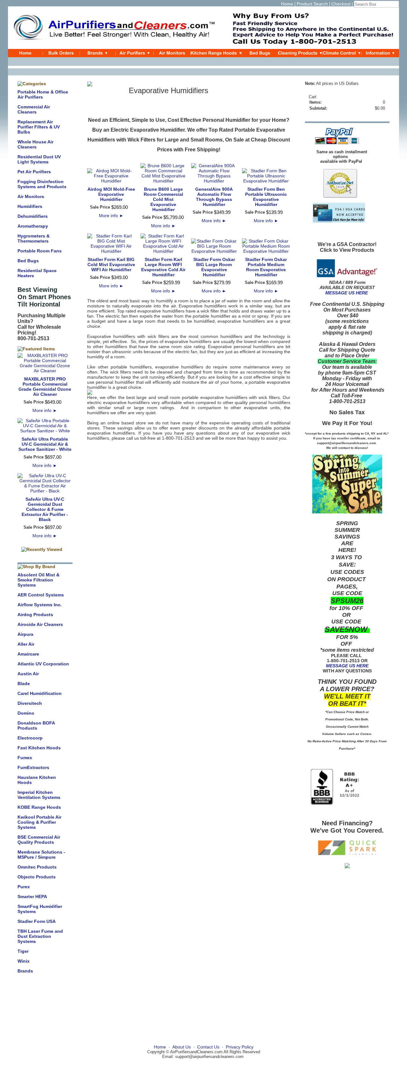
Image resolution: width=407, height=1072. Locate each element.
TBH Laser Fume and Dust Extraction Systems (40, 936)
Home (287, 3)
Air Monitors (30, 196)
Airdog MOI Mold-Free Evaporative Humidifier (111, 194)
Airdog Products (35, 614)
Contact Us (208, 1046)
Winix (23, 961)
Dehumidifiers (32, 216)
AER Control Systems (40, 594)
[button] (188, 392)
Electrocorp (30, 737)
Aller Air (25, 644)
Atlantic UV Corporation (43, 663)
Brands (25, 970)
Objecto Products (36, 876)
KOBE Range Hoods (39, 807)
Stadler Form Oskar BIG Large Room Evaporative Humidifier (214, 267)
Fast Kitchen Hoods (39, 747)
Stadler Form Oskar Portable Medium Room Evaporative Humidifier (266, 267)
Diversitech (29, 703)
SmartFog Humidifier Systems (39, 909)
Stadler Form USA (36, 921)
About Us (181, 1046)
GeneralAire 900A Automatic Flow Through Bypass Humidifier (214, 197)
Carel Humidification (39, 693)
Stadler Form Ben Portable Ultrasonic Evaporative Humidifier (266, 197)
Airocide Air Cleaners (40, 624)
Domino (25, 713)
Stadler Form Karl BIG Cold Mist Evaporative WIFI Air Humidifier (111, 264)
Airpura (25, 634)
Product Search (312, 3)
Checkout (340, 3)
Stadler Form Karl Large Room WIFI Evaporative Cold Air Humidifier (163, 267)
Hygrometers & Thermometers (33, 238)
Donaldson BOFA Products (36, 725)
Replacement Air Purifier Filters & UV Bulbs (38, 126)
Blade (23, 683)
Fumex (24, 757)
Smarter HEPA (32, 896)
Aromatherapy (32, 226)
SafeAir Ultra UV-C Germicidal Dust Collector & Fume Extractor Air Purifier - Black (45, 509)
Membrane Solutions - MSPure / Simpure (41, 854)
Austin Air (28, 673)
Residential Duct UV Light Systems (39, 159)
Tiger (23, 951)
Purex (23, 886)
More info (44, 410)
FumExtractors (33, 767)
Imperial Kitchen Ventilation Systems (38, 795)
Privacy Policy (239, 1046)
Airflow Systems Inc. (39, 604)
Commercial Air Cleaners (33, 109)
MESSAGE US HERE (346, 292)
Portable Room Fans (39, 250)
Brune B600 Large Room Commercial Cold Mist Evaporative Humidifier (163, 199)
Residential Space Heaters (37, 273)
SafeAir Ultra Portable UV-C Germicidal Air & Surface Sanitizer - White (45, 444)
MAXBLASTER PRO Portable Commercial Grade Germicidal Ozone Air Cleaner (44, 386)
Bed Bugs (28, 260)
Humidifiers (29, 206)
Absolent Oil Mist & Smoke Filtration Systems (38, 580)
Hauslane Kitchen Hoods (36, 780)
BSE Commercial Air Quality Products (38, 840)
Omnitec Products (37, 866)
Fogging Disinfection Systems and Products (41, 184)
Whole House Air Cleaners (35, 144)
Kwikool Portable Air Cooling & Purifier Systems (39, 822)
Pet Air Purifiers (34, 171)
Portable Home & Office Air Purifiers (42, 94)
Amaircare (28, 653)
